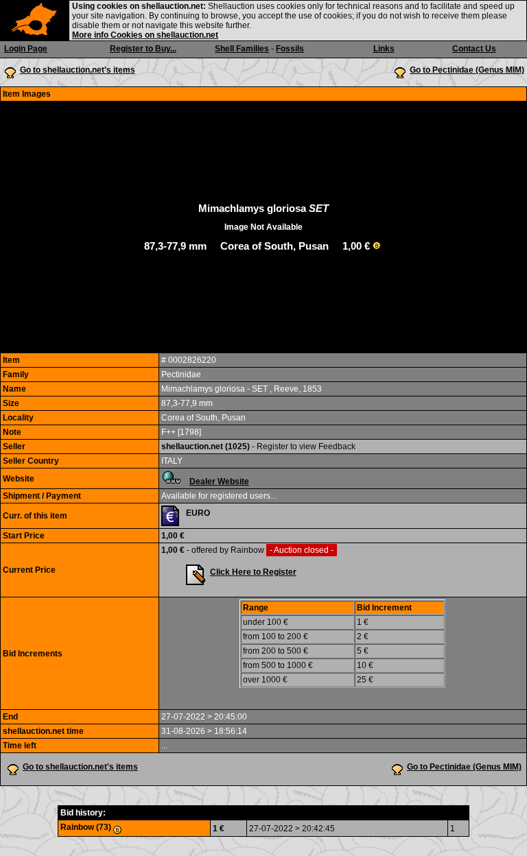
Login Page (25, 49)
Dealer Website (219, 481)
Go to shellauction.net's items (77, 70)
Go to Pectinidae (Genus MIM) (467, 70)
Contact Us (474, 49)
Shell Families (242, 49)
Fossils (290, 49)
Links (384, 49)
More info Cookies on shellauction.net (145, 35)
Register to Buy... (143, 49)
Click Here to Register (253, 572)
